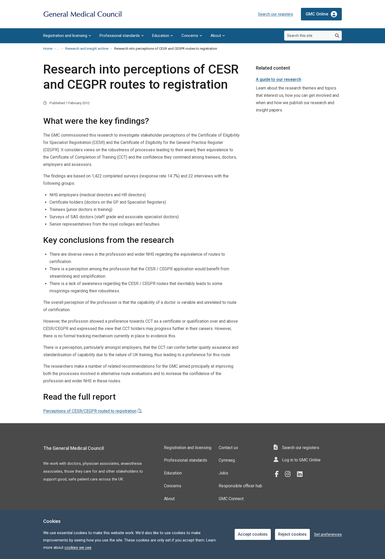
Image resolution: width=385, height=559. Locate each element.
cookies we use (77, 547)
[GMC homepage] (82, 14)
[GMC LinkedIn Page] (301, 474)
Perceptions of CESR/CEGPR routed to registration (89, 411)
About (216, 35)
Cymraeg (227, 460)
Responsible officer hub (240, 485)
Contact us (228, 447)
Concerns (190, 35)
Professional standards (120, 35)
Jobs (223, 473)
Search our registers (275, 14)
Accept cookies (253, 534)
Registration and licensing (65, 35)
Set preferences (328, 534)
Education (160, 35)
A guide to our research (278, 79)
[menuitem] (67, 35)
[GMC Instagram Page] (289, 474)
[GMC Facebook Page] (278, 474)
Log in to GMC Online (301, 459)
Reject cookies (292, 534)
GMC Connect (231, 498)
